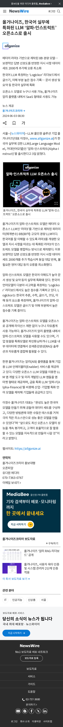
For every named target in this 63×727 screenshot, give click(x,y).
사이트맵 (47, 721)
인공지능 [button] (17, 600)
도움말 (31, 692)
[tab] (31, 669)
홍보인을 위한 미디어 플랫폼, (31, 3)
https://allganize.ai (27, 449)
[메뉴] (4, 11)
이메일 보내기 (11, 483)
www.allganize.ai (41, 138)
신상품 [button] (32, 600)
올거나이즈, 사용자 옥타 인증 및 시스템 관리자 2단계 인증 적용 (41, 568)
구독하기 (53, 543)
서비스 (31, 676)
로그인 (14, 721)
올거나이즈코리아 (13, 111)
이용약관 (36, 721)
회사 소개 (25, 721)
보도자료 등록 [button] (31, 658)
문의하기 (31, 704)
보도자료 (31, 669)
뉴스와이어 (17, 133)
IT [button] (5, 600)
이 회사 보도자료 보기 (16, 579)
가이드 (31, 684)
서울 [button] (43, 600)
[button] (4, 123)
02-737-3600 (33, 699)
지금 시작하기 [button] (15, 633)
